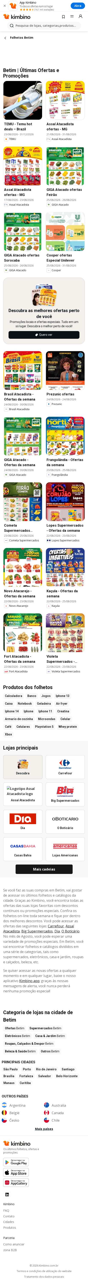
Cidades (8, 1222)
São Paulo (10, 1069)
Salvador (44, 1076)
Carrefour (56, 926)
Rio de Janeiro (46, 1069)
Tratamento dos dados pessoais (44, 1277)
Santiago (68, 1069)
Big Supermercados (37, 931)
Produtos (9, 1228)
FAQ (6, 1210)
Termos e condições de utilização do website (44, 1271)
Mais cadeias (44, 869)
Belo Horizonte (67, 1076)
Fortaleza (26, 1076)
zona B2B (10, 1250)
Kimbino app (29, 980)
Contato (9, 1216)
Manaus (9, 1083)
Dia (57, 931)
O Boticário (70, 931)
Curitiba (25, 1083)
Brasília (8, 1076)
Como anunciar (13, 1244)
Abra (77, 6)
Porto (27, 1069)
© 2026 (44, 1265)
